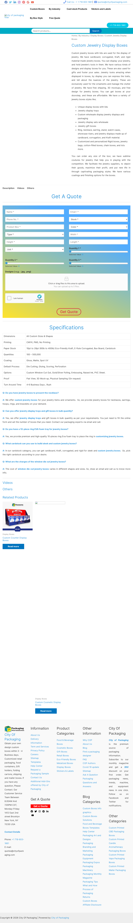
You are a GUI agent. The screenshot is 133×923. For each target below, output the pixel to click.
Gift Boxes (62, 751)
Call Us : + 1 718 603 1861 (79, 2)
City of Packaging (60, 917)
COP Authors (89, 763)
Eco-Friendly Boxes (66, 759)
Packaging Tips (90, 881)
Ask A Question (90, 774)
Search (95, 31)
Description (8, 188)
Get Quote (69, 312)
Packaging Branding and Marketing (89, 847)
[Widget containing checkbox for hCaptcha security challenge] (24, 298)
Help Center (36, 766)
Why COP (87, 740)
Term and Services (40, 746)
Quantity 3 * (75, 260)
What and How (90, 885)
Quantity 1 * (75, 248)
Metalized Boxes (65, 763)
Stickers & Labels (65, 771)
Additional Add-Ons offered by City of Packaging (40, 785)
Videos (20, 188)
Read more (13, 546)
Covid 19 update (91, 767)
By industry (84, 35)
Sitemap (35, 758)
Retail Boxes (63, 755)
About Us (35, 735)
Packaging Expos (91, 862)
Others (30, 188)
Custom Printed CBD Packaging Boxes (116, 831)
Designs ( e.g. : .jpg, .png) (18, 271)
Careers (34, 754)
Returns (86, 897)
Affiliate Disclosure (92, 904)
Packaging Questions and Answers (90, 782)
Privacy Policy (38, 750)
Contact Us (36, 777)
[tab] (8, 188)
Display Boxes (97, 35)
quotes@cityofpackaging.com (112, 2)
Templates (36, 762)
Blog (85, 748)
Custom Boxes (90, 901)
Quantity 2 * (11, 260)
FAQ (85, 759)
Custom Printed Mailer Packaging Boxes (117, 870)
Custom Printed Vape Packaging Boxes (117, 858)
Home (74, 35)
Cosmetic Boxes (65, 748)
